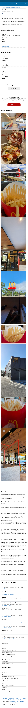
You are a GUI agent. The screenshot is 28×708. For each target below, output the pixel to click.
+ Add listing (11, 698)
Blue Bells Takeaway (6, 613)
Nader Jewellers (5, 670)
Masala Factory (5, 619)
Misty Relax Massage (6, 691)
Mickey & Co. (5, 636)
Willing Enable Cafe (7, 652)
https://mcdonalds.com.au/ (7, 46)
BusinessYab (13, 701)
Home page (4, 698)
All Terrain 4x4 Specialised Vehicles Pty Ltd (10, 678)
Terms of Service (10, 699)
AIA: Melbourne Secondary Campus (8, 676)
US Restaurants (20, 701)
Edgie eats (4, 597)
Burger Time (4, 674)
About (17, 698)
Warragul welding (7, 663)
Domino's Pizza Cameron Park (8, 625)
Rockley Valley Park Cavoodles (8, 685)
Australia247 (14, 3)
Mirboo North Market (8, 654)
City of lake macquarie (11, 7)
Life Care (6, 657)
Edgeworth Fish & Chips (7, 630)
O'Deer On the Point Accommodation (11, 646)
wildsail (3, 689)
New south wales (5, 7)
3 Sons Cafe (4, 687)
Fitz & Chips (4, 591)
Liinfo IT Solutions (8, 659)
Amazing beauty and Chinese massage (9, 681)
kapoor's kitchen (5, 608)
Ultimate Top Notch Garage (9, 656)
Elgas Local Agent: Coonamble (7, 680)
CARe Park (4, 683)
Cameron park (18, 7)
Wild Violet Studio (8, 648)
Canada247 (14, 702)
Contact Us (18, 699)
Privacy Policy (23, 698)
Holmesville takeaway (6, 586)
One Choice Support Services (10, 650)
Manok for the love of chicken (7, 672)
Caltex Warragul (7, 661)
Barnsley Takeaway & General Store (9, 602)
